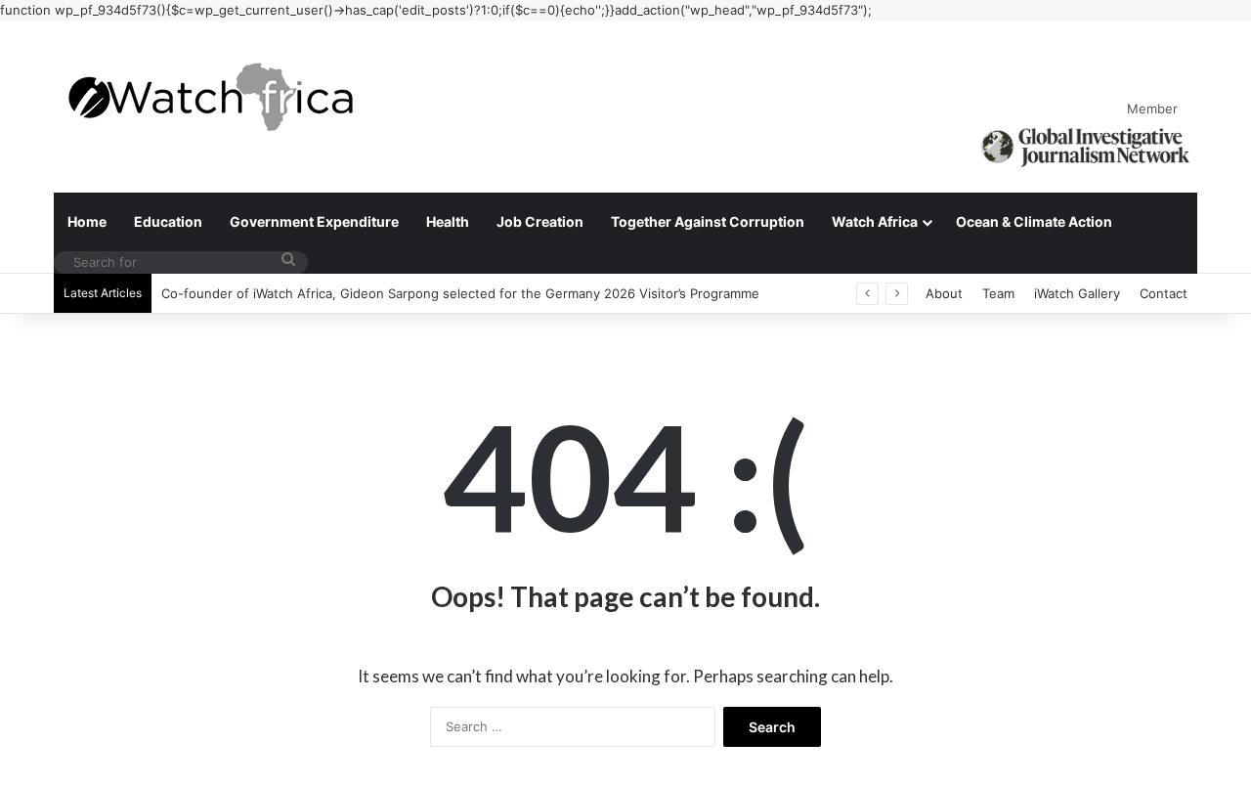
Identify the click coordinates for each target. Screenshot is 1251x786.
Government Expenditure (314, 221)
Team (998, 293)
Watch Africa (875, 221)
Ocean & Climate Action (1034, 221)
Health (447, 221)
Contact (1163, 293)
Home (87, 221)
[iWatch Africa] (220, 96)
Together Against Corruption (707, 221)
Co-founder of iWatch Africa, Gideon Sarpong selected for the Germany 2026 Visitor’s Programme (460, 293)
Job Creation (539, 221)
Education (168, 221)
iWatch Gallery (1077, 293)
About (944, 293)
